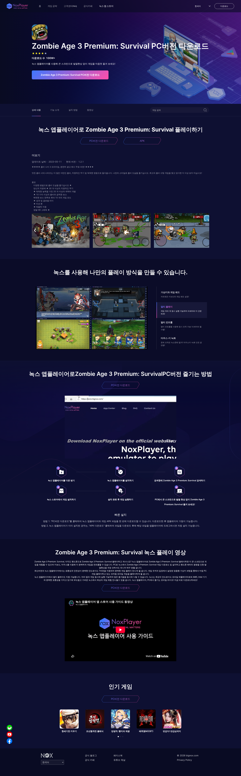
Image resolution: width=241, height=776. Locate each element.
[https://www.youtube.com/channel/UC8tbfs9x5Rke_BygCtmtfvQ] (9, 734)
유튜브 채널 (119, 760)
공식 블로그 (91, 755)
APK (142, 140)
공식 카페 (90, 760)
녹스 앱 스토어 (106, 6)
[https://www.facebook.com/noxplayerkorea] (9, 741)
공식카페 (88, 6)
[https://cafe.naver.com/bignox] (9, 727)
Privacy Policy (184, 760)
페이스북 (118, 755)
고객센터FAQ (70, 6)
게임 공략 (52, 6)
